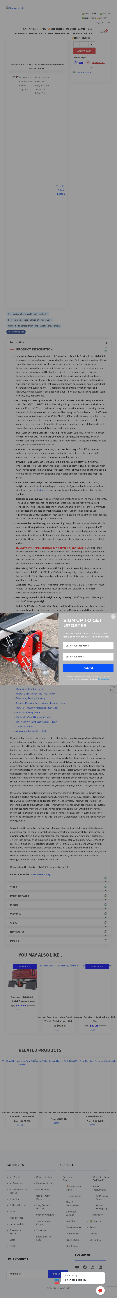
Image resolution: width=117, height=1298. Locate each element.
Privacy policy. (103, 679)
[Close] (113, 616)
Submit (88, 668)
